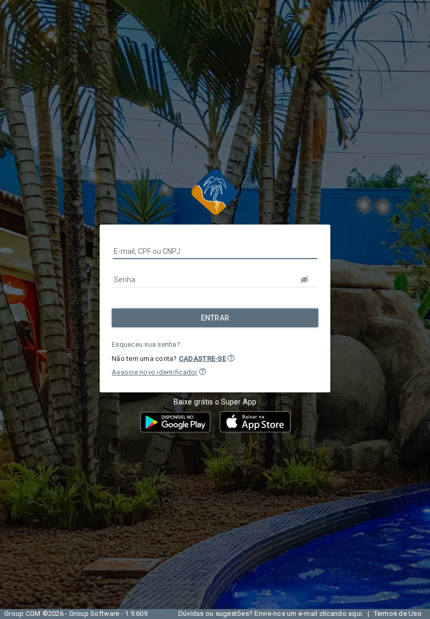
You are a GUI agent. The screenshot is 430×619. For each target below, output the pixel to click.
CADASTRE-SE (202, 358)
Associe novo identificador (155, 372)
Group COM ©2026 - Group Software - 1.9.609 (75, 613)
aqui (355, 613)
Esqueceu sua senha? (146, 344)
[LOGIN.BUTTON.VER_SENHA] (304, 279)
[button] (231, 358)
